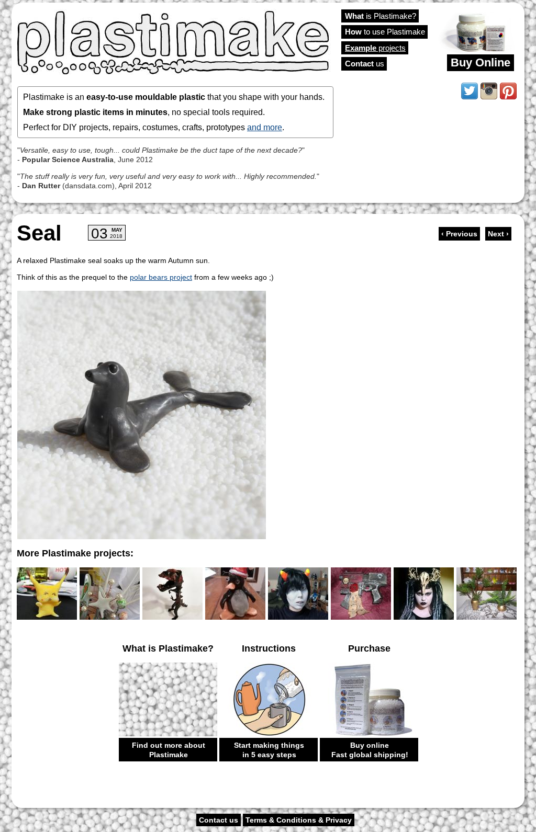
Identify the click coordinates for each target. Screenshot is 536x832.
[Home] (174, 42)
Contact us (218, 820)
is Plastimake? (380, 16)
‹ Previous (459, 234)
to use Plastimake (385, 31)
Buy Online (480, 62)
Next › (498, 234)
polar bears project (161, 277)
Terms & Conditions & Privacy (298, 820)
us (364, 63)
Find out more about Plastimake (168, 750)
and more (264, 127)
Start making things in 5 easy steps (269, 750)
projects (375, 47)
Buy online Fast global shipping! (369, 750)
